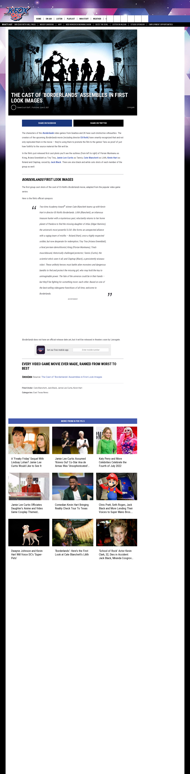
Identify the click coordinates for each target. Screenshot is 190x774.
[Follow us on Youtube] (138, 18)
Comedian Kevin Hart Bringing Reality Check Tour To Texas (72, 506)
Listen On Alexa (119, 24)
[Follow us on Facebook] (124, 18)
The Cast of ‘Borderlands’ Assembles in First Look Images (71, 377)
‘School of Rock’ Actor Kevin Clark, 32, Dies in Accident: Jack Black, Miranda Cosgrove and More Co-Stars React (116, 554)
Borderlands (48, 133)
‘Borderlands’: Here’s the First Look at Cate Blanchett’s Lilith (72, 552)
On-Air (49, 19)
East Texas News (40, 392)
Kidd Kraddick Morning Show (78, 24)
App (60, 24)
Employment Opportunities (161, 24)
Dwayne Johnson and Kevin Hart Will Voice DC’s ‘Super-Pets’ (27, 554)
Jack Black (55, 162)
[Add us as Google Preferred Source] (117, 18)
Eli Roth (84, 137)
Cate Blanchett (91, 157)
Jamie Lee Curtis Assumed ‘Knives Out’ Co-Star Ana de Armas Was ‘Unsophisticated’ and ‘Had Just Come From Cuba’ (71, 462)
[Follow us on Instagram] (131, 18)
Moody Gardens (47, 24)
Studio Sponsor (138, 24)
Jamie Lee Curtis (65, 157)
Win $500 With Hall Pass (25, 24)
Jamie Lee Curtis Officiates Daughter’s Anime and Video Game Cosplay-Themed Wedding (27, 508)
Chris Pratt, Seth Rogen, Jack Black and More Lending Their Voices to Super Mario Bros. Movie (116, 508)
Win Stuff (84, 19)
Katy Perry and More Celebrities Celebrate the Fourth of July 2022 (113, 462)
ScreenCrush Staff (23, 107)
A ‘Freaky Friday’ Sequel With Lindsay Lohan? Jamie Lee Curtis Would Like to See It (27, 462)
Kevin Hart (112, 157)
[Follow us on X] (144, 18)
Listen (59, 19)
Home (38, 19)
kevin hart (77, 388)
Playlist (71, 19)
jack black (52, 388)
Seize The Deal (101, 24)
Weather (97, 19)
